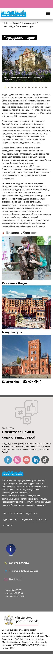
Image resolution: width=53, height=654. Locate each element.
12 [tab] (42, 87)
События (41, 519)
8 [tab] (29, 87)
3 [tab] (12, 87)
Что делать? (26, 519)
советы (7, 525)
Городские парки (25, 26)
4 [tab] (15, 87)
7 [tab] (25, 87)
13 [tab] (46, 87)
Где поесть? (10, 519)
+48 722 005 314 (19, 563)
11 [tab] (39, 87)
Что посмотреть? (29, 23)
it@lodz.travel (15, 579)
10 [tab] (36, 87)
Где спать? (32, 513)
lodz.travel (6, 23)
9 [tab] (32, 87)
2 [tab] (8, 87)
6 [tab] (22, 87)
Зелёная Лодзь (8, 26)
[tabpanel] (26, 64)
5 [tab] (19, 87)
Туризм (16, 23)
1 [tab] (5, 87)
